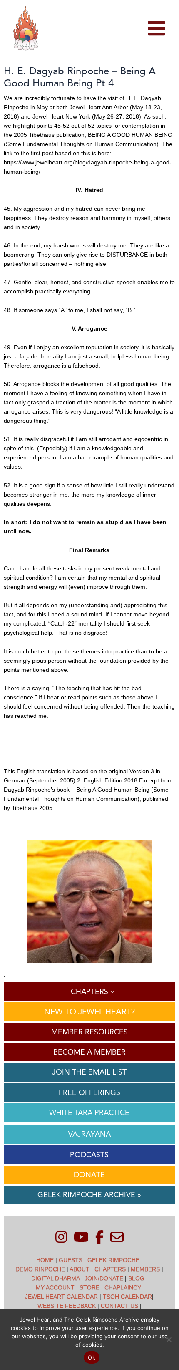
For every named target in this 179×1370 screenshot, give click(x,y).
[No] (168, 1339)
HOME (45, 1259)
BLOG (136, 1278)
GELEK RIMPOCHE (113, 1259)
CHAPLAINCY (122, 1287)
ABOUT (80, 1269)
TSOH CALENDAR (127, 1296)
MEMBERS (145, 1269)
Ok (91, 1357)
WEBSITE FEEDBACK (66, 1305)
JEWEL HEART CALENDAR (61, 1296)
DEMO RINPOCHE (40, 1269)
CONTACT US (119, 1305)
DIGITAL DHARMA (55, 1278)
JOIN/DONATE (104, 1278)
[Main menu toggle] (156, 28)
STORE (89, 1287)
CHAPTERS (110, 1269)
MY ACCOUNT (55, 1287)
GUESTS (70, 1259)
